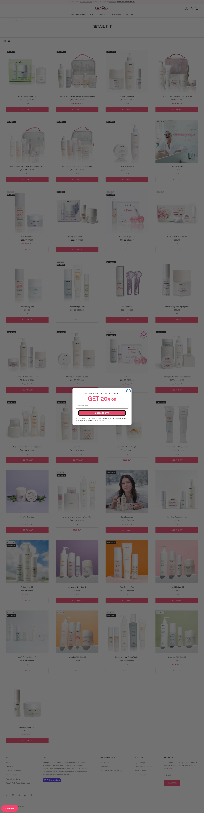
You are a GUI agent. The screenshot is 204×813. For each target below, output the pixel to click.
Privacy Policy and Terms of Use (95, 420)
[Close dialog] (128, 391)
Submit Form (102, 413)
